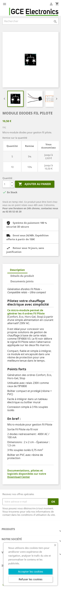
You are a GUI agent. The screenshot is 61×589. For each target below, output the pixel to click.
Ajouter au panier (34, 184)
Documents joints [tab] (22, 281)
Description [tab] (17, 270)
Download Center (18, 477)
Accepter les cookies (30, 571)
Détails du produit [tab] (22, 276)
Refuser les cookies (30, 579)
